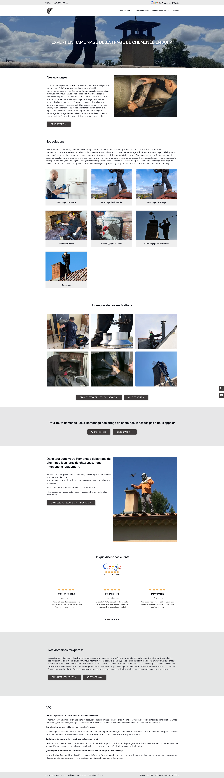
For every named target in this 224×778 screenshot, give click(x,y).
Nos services (125, 11)
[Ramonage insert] (66, 225)
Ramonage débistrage (156, 202)
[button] (105, 619)
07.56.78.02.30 (61, 3)
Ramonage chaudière (66, 202)
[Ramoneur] (66, 266)
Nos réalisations (142, 11)
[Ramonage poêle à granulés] (156, 225)
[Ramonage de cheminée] (111, 184)
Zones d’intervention (160, 11)
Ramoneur (66, 285)
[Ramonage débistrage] (156, 184)
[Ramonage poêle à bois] (111, 225)
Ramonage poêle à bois (111, 243)
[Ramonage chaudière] (66, 184)
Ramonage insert (66, 243)
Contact (175, 11)
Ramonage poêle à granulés (156, 243)
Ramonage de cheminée (111, 202)
